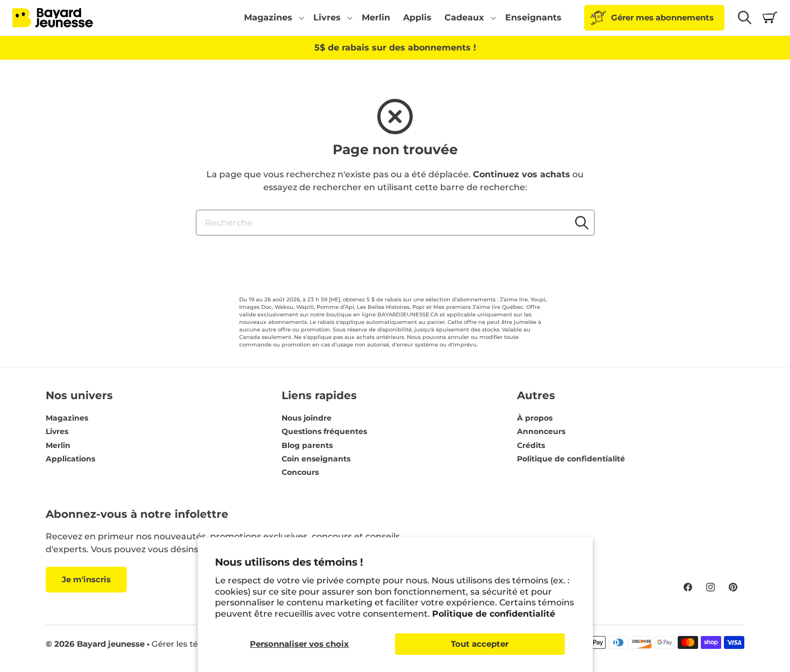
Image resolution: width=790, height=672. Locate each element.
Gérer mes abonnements (662, 17)
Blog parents (307, 445)
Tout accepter (479, 644)
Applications (70, 459)
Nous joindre (307, 418)
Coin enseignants (316, 459)
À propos (534, 418)
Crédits (531, 445)
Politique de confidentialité (493, 614)
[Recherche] (582, 222)
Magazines (67, 418)
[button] (272, 17)
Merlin (58, 445)
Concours (300, 472)
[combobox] (395, 223)
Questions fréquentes (324, 431)
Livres (57, 431)
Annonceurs (541, 431)
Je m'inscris (86, 579)
